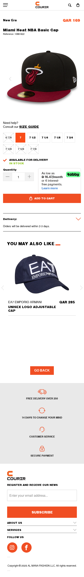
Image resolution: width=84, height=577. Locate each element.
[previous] (9, 78)
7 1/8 (57, 137)
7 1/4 (45, 137)
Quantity (10, 169)
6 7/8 (8, 137)
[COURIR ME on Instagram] (12, 547)
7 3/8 (8, 149)
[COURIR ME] (42, 5)
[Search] (70, 5)
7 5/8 (21, 149)
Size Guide (29, 126)
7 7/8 (33, 149)
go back (42, 370)
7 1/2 (32, 137)
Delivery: (10, 219)
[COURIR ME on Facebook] (26, 547)
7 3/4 (69, 137)
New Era (10, 20)
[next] (74, 78)
